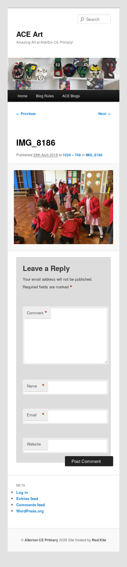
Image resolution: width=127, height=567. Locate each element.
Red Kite (99, 540)
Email (36, 415)
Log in (22, 492)
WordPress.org (30, 511)
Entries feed (27, 498)
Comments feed (30, 504)
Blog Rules (45, 95)
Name (36, 386)
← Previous (26, 113)
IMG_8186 (94, 154)
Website (34, 444)
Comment (37, 313)
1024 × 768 (72, 154)
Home (22, 95)
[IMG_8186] (63, 207)
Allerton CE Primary (41, 540)
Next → (104, 113)
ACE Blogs (71, 95)
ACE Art (29, 34)
